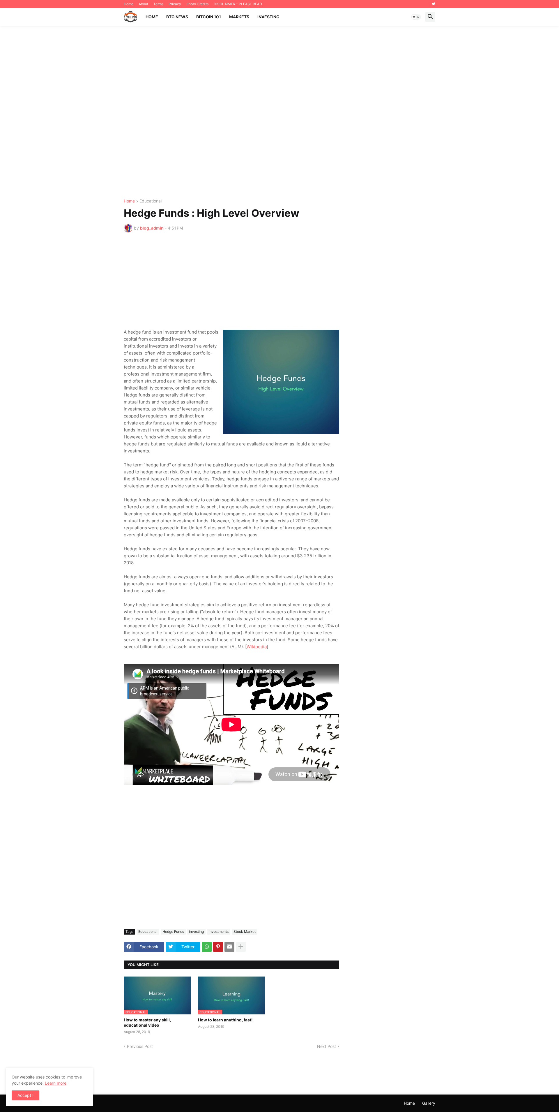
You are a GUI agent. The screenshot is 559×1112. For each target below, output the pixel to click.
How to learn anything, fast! (225, 1019)
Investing (268, 16)
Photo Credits (197, 4)
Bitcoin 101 (208, 16)
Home (128, 4)
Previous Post (140, 1046)
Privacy (175, 4)
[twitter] (433, 4)
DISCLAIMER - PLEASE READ (238, 4)
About (143, 4)
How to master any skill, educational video (147, 1022)
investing (196, 931)
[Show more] (241, 947)
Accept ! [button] (25, 1095)
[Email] (229, 947)
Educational (150, 201)
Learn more (55, 1083)
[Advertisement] (279, 112)
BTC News (177, 16)
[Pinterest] (218, 947)
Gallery (428, 1103)
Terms (158, 4)
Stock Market (244, 931)
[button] (416, 17)
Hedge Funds (173, 931)
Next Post (326, 1046)
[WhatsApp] (207, 947)
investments (219, 931)
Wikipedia (257, 646)
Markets (239, 16)
